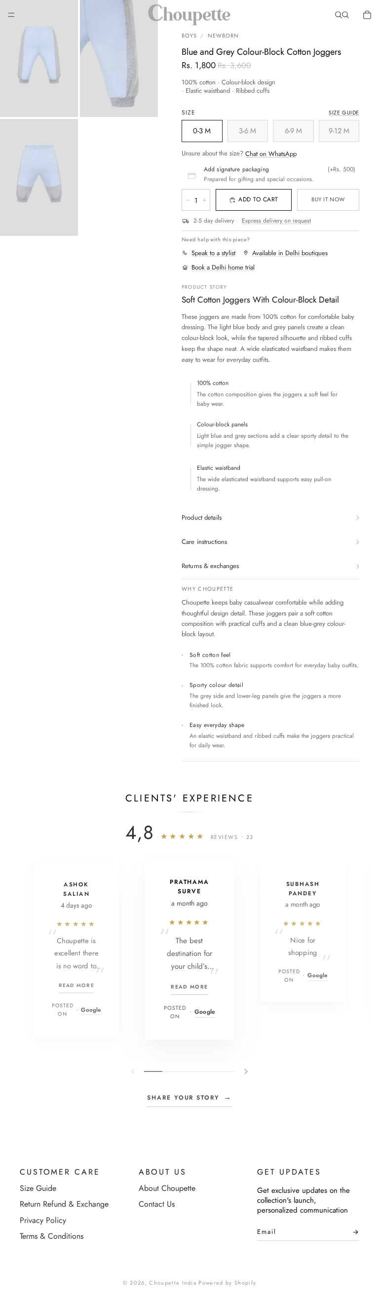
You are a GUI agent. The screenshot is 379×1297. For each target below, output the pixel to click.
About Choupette (167, 1188)
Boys (189, 35)
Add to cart (258, 199)
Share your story (189, 1097)
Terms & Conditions (51, 1236)
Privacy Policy (43, 1220)
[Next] (245, 1071)
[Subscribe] (352, 1234)
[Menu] (11, 14)
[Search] (338, 15)
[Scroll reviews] (189, 1071)
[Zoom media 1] (39, 58)
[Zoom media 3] (39, 177)
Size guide (344, 112)
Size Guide (38, 1188)
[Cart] (367, 15)
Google (91, 1009)
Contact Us (157, 1204)
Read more (76, 985)
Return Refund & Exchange (64, 1204)
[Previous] (134, 1071)
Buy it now (327, 199)
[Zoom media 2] (119, 58)
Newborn (223, 35)
